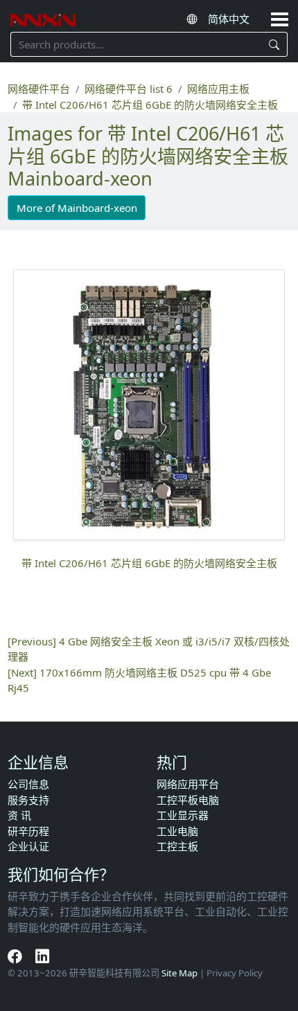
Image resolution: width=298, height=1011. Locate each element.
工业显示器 (183, 815)
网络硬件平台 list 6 (129, 89)
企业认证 (28, 846)
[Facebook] (16, 955)
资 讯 (19, 815)
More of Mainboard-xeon (77, 208)
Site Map (179, 973)
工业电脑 (177, 831)
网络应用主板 (218, 89)
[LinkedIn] (42, 955)
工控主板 (177, 846)
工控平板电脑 (188, 800)
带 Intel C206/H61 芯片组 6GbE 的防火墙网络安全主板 (150, 104)
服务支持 (28, 800)
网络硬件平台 (39, 89)
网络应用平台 (188, 784)
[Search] (274, 44)
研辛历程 (28, 831)
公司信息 (28, 784)
